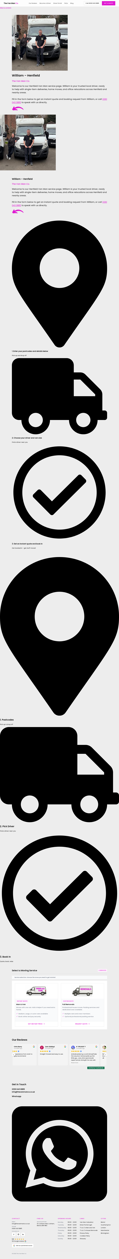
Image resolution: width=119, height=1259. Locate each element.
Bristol (103, 1222)
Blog (71, 3)
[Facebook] (14, 1234)
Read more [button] (49, 1063)
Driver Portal (57, 3)
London (103, 1228)
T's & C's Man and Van (87, 1228)
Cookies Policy (85, 1236)
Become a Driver (45, 3)
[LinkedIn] (23, 1234)
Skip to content (5, 8)
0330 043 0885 (17, 1228)
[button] (105, 1054)
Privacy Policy (84, 1233)
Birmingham (105, 1233)
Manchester (105, 1230)
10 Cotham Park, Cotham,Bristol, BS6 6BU (45, 1224)
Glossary (83, 1239)
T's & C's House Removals (89, 1230)
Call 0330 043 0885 (92, 3)
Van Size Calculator (86, 1222)
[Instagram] (18, 1234)
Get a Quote (108, 3)
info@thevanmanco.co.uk (21, 1224)
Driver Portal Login (86, 1225)
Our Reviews (33, 3)
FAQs (66, 3)
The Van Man (11, 3)
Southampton (106, 1225)
